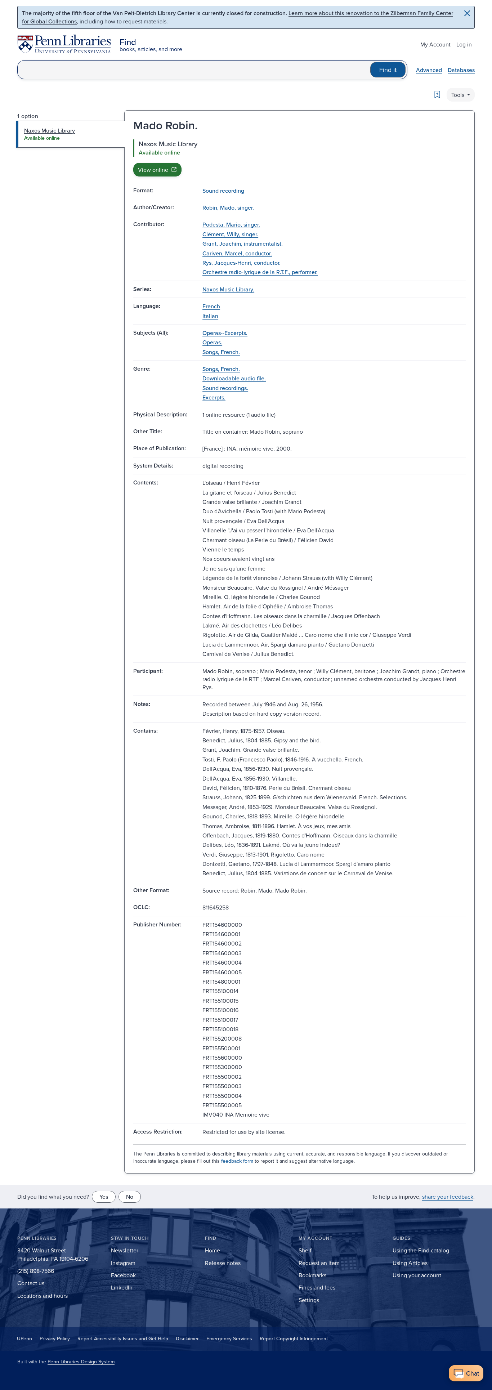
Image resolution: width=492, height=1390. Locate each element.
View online (153, 170)
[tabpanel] (299, 157)
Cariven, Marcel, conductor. (237, 253)
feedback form (237, 1161)
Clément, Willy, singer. (230, 234)
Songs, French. (221, 352)
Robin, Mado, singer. (228, 207)
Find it (388, 69)
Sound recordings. (225, 388)
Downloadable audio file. (234, 378)
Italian (210, 316)
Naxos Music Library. (228, 289)
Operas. (212, 342)
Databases (461, 70)
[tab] (70, 134)
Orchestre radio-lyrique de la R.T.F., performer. (260, 272)
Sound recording (223, 191)
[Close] (467, 13)
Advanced (429, 70)
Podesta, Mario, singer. (231, 224)
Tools (458, 95)
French (211, 306)
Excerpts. (213, 397)
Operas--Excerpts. (224, 333)
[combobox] (194, 69)
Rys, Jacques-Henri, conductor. (241, 263)
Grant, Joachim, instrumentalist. (242, 243)
